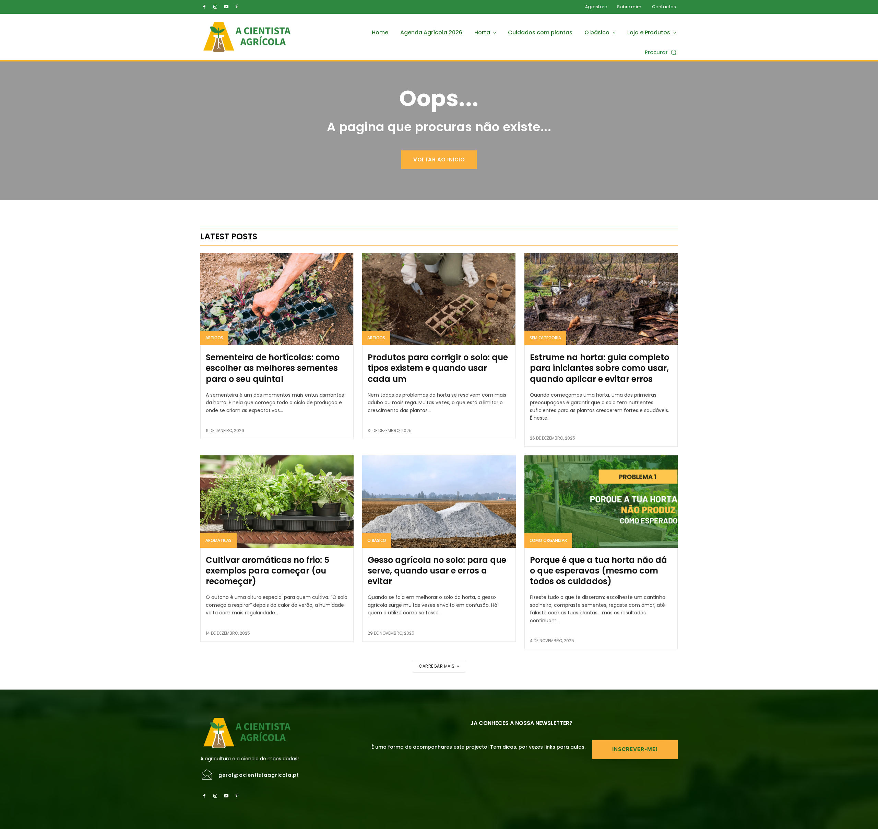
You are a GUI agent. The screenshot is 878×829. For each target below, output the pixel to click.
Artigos (214, 338)
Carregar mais (437, 666)
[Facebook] (204, 7)
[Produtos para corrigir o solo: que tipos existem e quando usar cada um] (438, 299)
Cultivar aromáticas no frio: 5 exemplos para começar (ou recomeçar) (267, 570)
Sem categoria (545, 338)
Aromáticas (218, 540)
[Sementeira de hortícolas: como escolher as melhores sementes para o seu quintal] (277, 299)
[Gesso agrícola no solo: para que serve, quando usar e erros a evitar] (438, 501)
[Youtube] (226, 7)
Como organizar (548, 540)
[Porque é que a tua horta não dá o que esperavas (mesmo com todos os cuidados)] (601, 501)
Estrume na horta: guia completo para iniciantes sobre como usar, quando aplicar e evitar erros (599, 368)
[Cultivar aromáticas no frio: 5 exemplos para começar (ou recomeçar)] (277, 501)
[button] (661, 52)
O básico (376, 540)
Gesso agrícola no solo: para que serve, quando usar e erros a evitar (437, 570)
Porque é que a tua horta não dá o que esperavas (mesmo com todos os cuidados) (598, 570)
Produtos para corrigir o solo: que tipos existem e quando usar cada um (438, 368)
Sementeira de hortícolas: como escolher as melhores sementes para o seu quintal (273, 368)
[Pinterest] (237, 7)
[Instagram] (215, 7)
